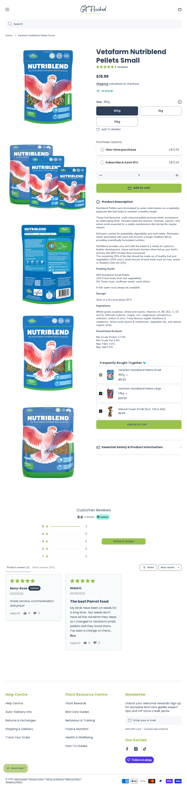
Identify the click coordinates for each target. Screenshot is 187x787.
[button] (180, 9)
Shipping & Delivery (19, 729)
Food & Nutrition (76, 729)
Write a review (123, 541)
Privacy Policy (36, 779)
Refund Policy (73, 779)
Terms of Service (55, 779)
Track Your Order (17, 737)
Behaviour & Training (80, 720)
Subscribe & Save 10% (122, 162)
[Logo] (93, 9)
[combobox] (93, 24)
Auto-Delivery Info (18, 712)
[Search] (8, 24)
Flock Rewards (75, 703)
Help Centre (14, 703)
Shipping (102, 83)
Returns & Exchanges (20, 720)
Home (8, 35)
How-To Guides (76, 746)
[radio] (102, 149)
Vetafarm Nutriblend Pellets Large (139, 388)
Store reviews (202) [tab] (43, 567)
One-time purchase (121, 150)
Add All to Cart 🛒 (139, 424)
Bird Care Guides (77, 712)
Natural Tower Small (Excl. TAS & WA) (141, 409)
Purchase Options (109, 142)
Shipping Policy (13, 782)
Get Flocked (20, 779)
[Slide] (180, 102)
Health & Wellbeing (79, 737)
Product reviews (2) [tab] (18, 567)
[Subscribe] (177, 720)
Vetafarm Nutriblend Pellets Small (139, 370)
